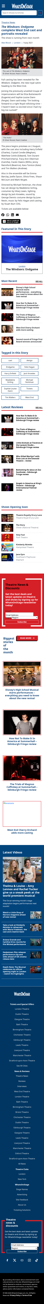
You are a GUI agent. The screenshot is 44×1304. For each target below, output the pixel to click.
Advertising (22, 1194)
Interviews (22, 1086)
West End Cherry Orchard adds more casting (22, 831)
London (17, 42)
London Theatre (22, 1009)
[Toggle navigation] (1, 5)
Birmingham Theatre (22, 1029)
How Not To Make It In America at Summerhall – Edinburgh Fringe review (22, 741)
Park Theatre (22, 537)
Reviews (22, 1081)
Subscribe (22, 622)
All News (22, 1163)
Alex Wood (6, 42)
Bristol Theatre (22, 1112)
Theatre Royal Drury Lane (27, 518)
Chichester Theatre (22, 1034)
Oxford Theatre (22, 1153)
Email (8, 611)
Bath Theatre (22, 1024)
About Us (22, 1205)
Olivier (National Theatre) (27, 527)
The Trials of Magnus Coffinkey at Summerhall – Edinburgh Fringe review (22, 787)
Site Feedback (22, 1199)
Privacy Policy (15, 1295)
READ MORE (26, 638)
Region (8, 617)
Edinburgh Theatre (22, 1040)
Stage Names (22, 1189)
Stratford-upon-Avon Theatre (22, 1060)
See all (39, 281)
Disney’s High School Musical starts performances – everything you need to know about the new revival (22, 694)
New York (22, 1179)
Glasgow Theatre (22, 1019)
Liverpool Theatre (22, 1050)
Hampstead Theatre (25, 547)
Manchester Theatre (22, 1055)
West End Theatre (22, 1091)
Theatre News (8, 22)
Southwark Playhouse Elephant (25, 558)
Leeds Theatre (22, 1045)
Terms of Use (27, 1295)
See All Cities (22, 1065)
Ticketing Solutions (22, 1210)
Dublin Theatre (22, 1014)
